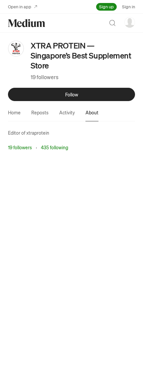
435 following (54, 147)
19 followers (45, 76)
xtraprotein (37, 133)
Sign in (128, 6)
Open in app (19, 6)
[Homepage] (26, 23)
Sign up (106, 6)
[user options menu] (129, 22)
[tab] (14, 112)
